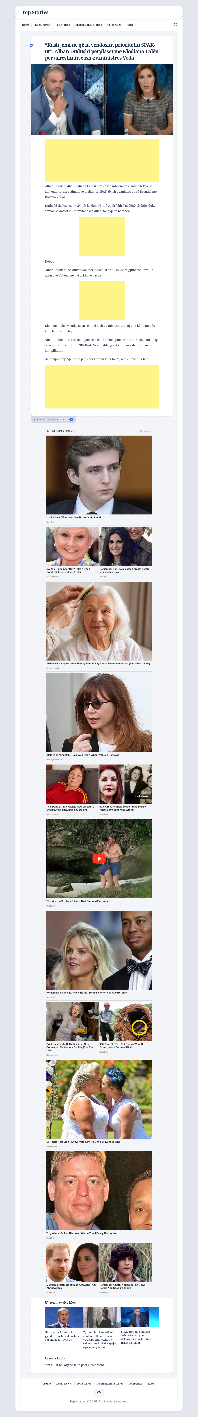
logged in (70, 1365)
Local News (42, 24)
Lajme (63, 419)
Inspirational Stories (88, 24)
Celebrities (114, 24)
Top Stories (35, 12)
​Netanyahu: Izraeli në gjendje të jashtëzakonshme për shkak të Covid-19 (62, 1336)
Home (26, 24)
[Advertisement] (102, 160)
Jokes (130, 24)
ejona (55, 419)
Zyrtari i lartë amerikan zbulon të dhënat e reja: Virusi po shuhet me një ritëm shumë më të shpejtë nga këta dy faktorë (99, 1340)
